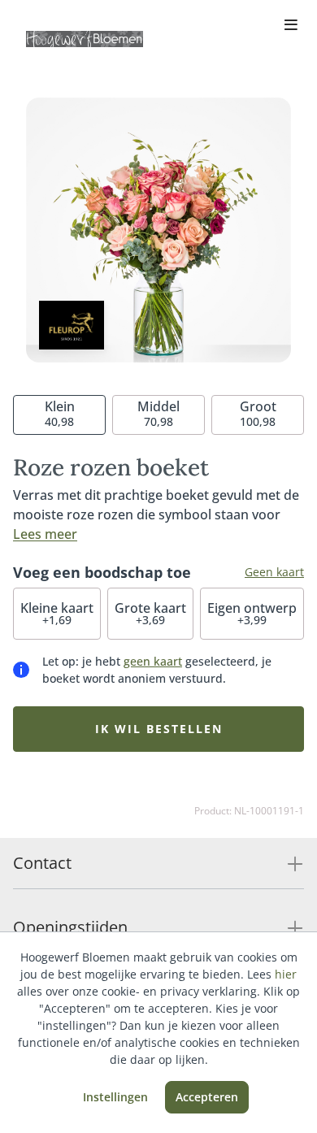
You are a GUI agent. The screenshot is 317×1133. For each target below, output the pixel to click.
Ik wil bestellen (159, 728)
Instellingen (115, 1097)
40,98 (60, 413)
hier (286, 974)
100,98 (258, 413)
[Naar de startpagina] (84, 39)
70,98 (158, 413)
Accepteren (207, 1097)
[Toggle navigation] (291, 26)
